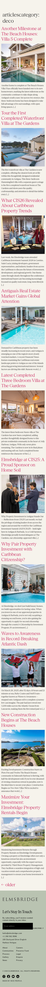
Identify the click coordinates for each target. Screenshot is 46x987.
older (8, 884)
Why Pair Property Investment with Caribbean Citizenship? (18, 551)
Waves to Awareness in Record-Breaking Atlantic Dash (20, 639)
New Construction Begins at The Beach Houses (20, 720)
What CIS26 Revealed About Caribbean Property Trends (22, 206)
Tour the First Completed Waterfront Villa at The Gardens (22, 118)
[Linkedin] (18, 976)
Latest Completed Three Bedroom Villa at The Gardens (23, 380)
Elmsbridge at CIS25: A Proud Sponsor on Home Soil (22, 465)
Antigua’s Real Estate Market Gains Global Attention (20, 296)
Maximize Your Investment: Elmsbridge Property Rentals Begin (20, 804)
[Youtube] (13, 976)
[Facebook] (9, 976)
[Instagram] (4, 976)
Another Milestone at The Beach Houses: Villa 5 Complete (21, 34)
